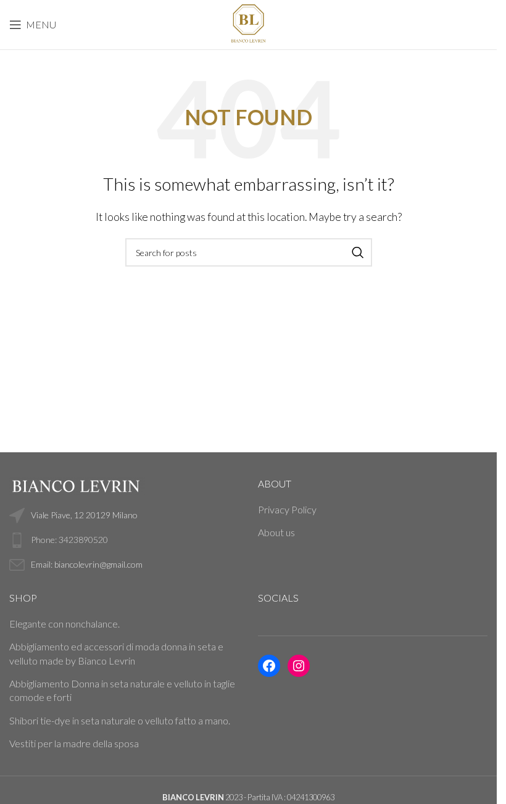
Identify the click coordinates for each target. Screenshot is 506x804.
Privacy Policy (287, 509)
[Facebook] (269, 666)
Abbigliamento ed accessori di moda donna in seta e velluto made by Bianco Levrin (116, 653)
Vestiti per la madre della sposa (74, 743)
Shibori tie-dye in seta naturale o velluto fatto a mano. (119, 720)
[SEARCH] (358, 252)
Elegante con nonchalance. (64, 623)
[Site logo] (248, 23)
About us (276, 532)
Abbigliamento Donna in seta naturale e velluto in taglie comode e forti (122, 690)
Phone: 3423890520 (69, 539)
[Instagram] (299, 666)
